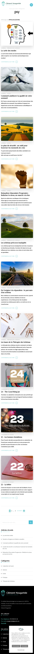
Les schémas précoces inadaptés (13, 243)
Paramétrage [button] (21, 649)
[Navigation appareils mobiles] (31, 4)
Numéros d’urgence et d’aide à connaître (13, 539)
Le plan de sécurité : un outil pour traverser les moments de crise (14, 146)
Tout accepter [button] (16, 646)
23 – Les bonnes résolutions (11, 437)
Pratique (5, 577)
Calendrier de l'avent (7, 389)
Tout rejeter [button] (24, 646)
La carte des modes (8, 51)
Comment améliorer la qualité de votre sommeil (16, 97)
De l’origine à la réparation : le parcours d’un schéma (16, 291)
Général (3, 48)
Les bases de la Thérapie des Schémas (15, 342)
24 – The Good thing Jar (10, 392)
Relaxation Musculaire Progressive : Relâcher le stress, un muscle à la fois (15, 194)
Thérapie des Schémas (13, 48)
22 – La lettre (6, 484)
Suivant (19, 510)
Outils (9, 93)
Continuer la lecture (7, 61)
